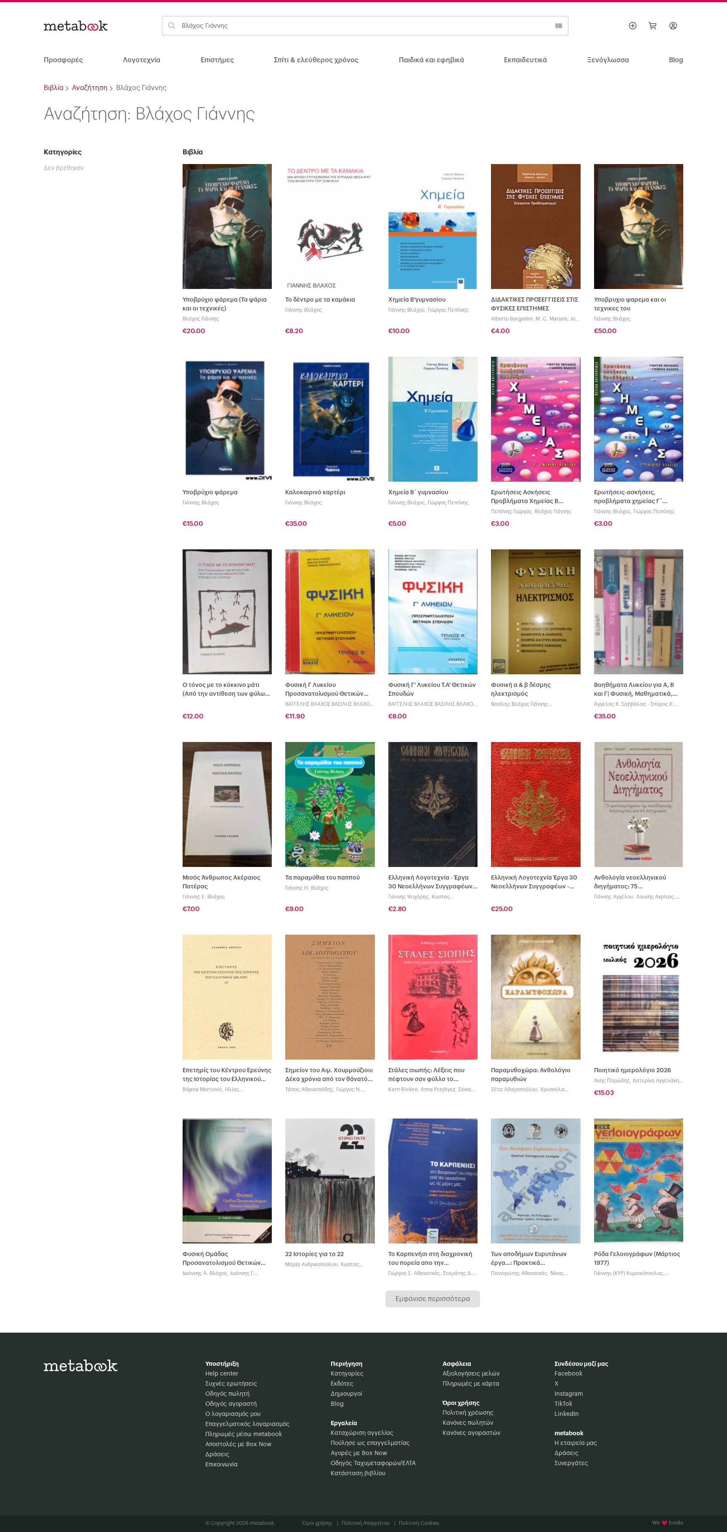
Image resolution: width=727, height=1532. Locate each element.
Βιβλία (54, 88)
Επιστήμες (217, 60)
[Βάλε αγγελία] (633, 26)
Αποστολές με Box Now (238, 1444)
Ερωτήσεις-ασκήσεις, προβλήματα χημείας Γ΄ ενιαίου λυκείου (628, 498)
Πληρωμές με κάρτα (471, 1384)
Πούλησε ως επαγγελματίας (370, 1443)
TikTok (563, 1404)
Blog (337, 1404)
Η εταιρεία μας (576, 1443)
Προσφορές (63, 60)
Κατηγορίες (347, 1374)
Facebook (568, 1374)
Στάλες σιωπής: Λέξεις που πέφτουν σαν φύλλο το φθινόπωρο (426, 1076)
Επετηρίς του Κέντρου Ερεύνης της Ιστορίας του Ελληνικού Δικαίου (227, 1076)
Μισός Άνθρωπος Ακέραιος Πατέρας (221, 882)
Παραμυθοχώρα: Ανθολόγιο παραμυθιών (530, 1075)
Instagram (569, 1394)
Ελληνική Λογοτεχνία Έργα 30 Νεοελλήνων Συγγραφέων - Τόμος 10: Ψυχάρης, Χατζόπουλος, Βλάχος (534, 883)
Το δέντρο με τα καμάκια (320, 300)
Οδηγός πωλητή (227, 1394)
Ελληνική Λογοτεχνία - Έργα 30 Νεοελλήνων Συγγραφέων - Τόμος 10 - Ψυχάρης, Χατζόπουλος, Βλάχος (432, 883)
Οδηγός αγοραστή (231, 1404)
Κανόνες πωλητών (468, 1423)
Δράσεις (217, 1455)
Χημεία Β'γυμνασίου (417, 300)
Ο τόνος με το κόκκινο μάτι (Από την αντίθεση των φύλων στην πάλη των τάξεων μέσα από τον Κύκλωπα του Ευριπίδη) (227, 690)
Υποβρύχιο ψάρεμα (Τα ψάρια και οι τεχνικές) (225, 304)
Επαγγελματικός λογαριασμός (247, 1424)
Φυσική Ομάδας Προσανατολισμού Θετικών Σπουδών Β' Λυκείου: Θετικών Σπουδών (224, 1259)
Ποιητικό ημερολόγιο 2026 (632, 1070)
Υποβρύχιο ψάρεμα (210, 493)
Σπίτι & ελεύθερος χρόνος (316, 60)
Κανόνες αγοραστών (471, 1433)
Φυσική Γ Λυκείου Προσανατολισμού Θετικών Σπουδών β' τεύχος (324, 690)
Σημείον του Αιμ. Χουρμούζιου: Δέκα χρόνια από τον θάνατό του (329, 1076)
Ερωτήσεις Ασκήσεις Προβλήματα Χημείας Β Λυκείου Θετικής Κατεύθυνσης (534, 498)
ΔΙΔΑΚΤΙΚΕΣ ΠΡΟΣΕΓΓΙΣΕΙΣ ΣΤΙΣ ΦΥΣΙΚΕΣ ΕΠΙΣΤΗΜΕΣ (534, 304)
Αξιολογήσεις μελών (471, 1374)
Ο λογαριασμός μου (232, 1414)
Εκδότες (342, 1384)
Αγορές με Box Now (359, 1453)
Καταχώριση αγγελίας (362, 1433)
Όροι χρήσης (320, 1523)
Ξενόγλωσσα (608, 60)
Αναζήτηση (90, 88)
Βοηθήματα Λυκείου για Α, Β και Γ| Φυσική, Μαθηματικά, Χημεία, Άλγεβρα (634, 690)
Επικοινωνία (221, 1465)
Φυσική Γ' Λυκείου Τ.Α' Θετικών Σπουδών (432, 689)
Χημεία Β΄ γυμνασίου (418, 493)
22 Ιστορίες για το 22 (314, 1254)
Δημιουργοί (346, 1394)
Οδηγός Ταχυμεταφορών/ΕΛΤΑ (373, 1463)
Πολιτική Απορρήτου (368, 1523)
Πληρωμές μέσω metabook (243, 1434)
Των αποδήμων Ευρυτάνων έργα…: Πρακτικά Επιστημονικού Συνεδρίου (529, 1259)
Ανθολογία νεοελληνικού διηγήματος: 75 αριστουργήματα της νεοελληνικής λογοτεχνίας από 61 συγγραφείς (632, 883)
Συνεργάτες (571, 1463)
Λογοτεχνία (141, 60)
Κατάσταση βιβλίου (358, 1473)
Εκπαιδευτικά (525, 60)
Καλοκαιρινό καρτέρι (315, 493)
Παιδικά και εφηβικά (431, 60)
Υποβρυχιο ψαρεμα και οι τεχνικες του (630, 304)
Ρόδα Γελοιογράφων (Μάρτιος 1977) (637, 1258)
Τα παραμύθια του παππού (322, 878)
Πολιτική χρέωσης (468, 1413)
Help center (221, 1374)
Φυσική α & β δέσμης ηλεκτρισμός (521, 689)
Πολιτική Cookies (419, 1523)
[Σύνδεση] (673, 26)
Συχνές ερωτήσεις (231, 1384)
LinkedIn (567, 1414)
